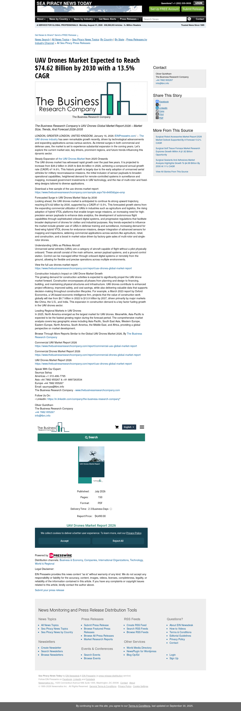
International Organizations (113, 560)
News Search (42, 39)
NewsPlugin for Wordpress (141, 651)
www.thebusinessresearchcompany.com (97, 390)
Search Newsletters (52, 651)
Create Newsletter (51, 647)
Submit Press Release (96, 625)
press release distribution (111, 675)
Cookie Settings (140, 686)
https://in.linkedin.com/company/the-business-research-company (83, 399)
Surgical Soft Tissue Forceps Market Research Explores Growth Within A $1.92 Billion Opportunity (178, 151)
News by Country (59, 19)
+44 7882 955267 (45, 412)
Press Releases (128, 19)
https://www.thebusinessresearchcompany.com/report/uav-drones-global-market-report (83, 268)
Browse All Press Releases (99, 635)
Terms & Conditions (180, 632)
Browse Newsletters (52, 654)
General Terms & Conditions (102, 686)
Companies (90, 560)
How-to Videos (178, 628)
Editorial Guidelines (180, 635)
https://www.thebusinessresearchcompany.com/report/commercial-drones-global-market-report (88, 354)
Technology (136, 560)
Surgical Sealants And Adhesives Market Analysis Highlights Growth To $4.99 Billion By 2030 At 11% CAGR (178, 163)
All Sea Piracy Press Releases (73, 43)
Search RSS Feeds (137, 628)
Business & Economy (71, 560)
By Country (106, 39)
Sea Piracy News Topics (54, 628)
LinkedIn (77, 679)
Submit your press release (49, 590)
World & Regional (44, 563)
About (40, 19)
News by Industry (84, 19)
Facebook (67, 679)
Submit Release (193, 9)
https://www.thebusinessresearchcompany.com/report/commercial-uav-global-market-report (86, 346)
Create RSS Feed (136, 625)
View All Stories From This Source (172, 171)
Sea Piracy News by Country (57, 632)
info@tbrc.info (42, 415)
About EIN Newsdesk (181, 625)
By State (119, 39)
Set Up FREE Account (164, 9)
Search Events (92, 654)
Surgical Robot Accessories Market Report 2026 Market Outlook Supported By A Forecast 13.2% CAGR (179, 139)
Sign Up (174, 658)
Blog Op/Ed (133, 654)
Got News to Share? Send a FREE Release (57, 34)
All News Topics (60, 39)
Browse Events (92, 658)
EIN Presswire (89, 675)
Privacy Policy (177, 639)
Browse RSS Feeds (137, 632)
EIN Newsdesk (72, 675)
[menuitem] (58, 628)
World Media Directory (139, 647)
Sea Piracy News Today (64, 3)
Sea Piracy (85, 39)
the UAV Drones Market (72, 158)
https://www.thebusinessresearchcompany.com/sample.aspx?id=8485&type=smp (80, 192)
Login (173, 654)
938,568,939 (109, 25)
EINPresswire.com (125, 135)
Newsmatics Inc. (46, 682)
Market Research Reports (98, 639)
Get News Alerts (107, 19)
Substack (90, 679)
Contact (200, 19)
